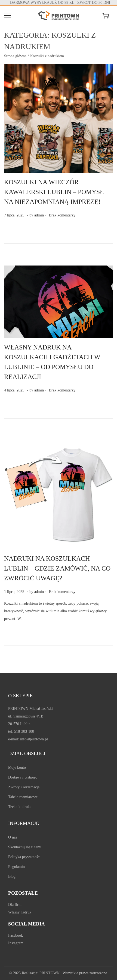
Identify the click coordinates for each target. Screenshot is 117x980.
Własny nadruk (19, 912)
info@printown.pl (34, 739)
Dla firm (14, 905)
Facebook (15, 935)
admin (39, 215)
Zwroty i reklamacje (23, 787)
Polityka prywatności (24, 857)
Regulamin (16, 867)
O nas (12, 837)
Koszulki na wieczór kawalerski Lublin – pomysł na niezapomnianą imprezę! (54, 192)
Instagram (15, 943)
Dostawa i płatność (22, 777)
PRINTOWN (49, 973)
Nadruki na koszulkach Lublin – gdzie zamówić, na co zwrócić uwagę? (57, 568)
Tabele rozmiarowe (23, 797)
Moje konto (17, 767)
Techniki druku (20, 807)
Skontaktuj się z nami (24, 847)
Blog (12, 877)
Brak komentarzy (62, 215)
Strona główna (15, 56)
